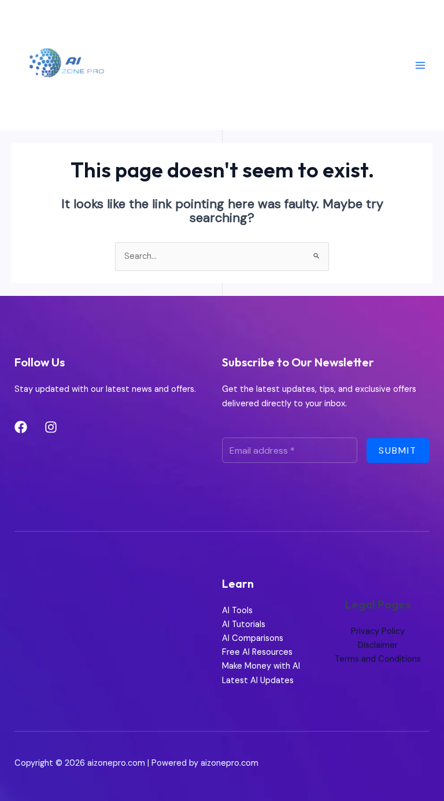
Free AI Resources (257, 652)
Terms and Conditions (378, 659)
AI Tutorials (243, 624)
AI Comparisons (252, 638)
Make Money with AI (261, 666)
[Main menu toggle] (420, 65)
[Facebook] (20, 427)
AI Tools (237, 610)
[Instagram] (51, 427)
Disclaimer (378, 645)
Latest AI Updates (258, 680)
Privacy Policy (378, 631)
